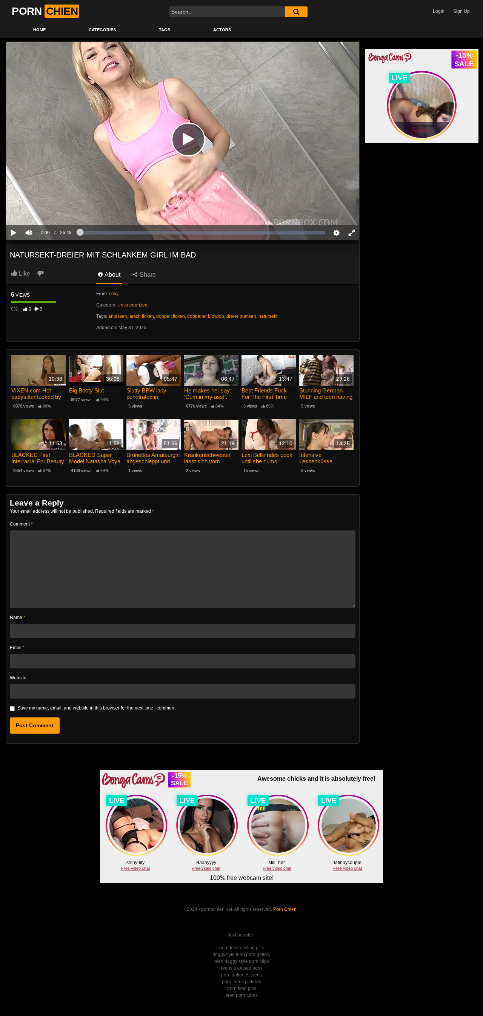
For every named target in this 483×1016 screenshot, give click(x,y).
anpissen (117, 316)
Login (439, 11)
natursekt (267, 316)
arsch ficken (141, 316)
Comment (21, 524)
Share (147, 274)
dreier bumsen (241, 316)
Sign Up (461, 11)
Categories (102, 30)
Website (18, 677)
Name (17, 617)
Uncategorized (132, 305)
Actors (222, 30)
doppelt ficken (170, 316)
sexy (113, 293)
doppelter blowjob (205, 316)
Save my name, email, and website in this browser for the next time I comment (96, 708)
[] (296, 11)
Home (39, 30)
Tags (164, 30)
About (111, 274)
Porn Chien (285, 909)
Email (17, 647)
